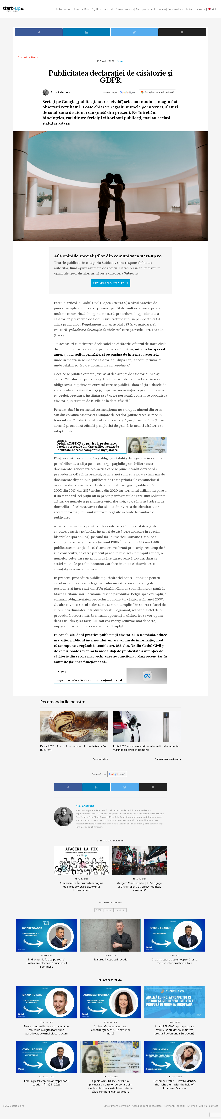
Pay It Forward (100, 9)
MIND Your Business (122, 9)
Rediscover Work (196, 9)
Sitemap (192, 1105)
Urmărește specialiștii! (110, 283)
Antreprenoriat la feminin (151, 9)
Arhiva (203, 1105)
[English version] (209, 9)
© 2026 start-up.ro (13, 1105)
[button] (213, 9)
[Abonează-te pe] (127, 92)
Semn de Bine (81, 9)
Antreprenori (64, 9)
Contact (213, 1105)
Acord (147, 1105)
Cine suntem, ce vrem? (117, 1105)
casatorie (120, 910)
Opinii (120, 61)
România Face (175, 9)
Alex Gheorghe (62, 92)
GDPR (98, 910)
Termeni (174, 1105)
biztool (108, 910)
